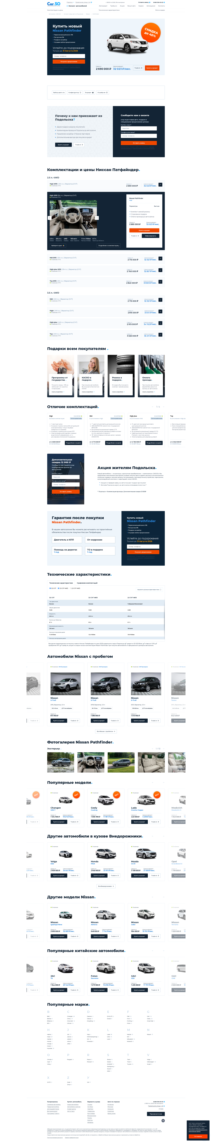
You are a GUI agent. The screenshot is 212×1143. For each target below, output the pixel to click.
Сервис (141, 6)
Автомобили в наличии (73, 1107)
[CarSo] (57, 4)
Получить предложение (69, 61)
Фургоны (90, 1120)
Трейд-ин (113, 6)
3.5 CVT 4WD (64, 588)
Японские (110, 1107)
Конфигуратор (71, 1109)
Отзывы (161, 1109)
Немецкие (111, 1109)
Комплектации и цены (55, 10)
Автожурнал (151, 6)
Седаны (89, 1104)
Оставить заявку (139, 143)
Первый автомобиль (53, 1107)
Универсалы (91, 1111)
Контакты (161, 6)
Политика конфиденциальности (55, 1137)
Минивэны (90, 1122)
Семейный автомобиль (54, 1104)
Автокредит (103, 6)
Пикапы (89, 1118)
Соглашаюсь (198, 1136)
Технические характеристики (109, 10)
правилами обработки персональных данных (144, 148)
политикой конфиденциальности (61, 67)
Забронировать (150, 236)
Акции (122, 6)
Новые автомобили (72, 1104)
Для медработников (53, 1109)
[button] (50, 218)
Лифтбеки (90, 1109)
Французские (111, 1113)
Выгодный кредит (52, 1111)
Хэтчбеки (90, 1107)
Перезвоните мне (156, 1114)
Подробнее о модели (73, 443)
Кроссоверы (91, 1113)
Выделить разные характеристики (148, 589)
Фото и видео (160, 10)
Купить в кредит (152, 68)
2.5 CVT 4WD (76, 588)
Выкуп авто (131, 6)
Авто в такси (70, 1111)
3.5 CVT (53, 588)
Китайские (111, 1104)
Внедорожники (91, 1116)
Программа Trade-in (53, 1113)
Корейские (111, 1111)
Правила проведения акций (72, 1137)
